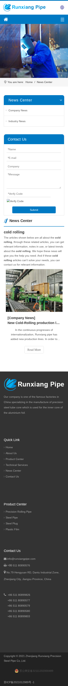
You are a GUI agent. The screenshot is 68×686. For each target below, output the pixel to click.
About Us (11, 453)
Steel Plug (12, 523)
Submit (34, 209)
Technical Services (17, 464)
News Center (13, 470)
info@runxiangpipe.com (21, 558)
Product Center (15, 459)
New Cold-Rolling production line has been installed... (34, 323)
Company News (17, 110)
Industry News (17, 121)
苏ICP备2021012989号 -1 (19, 682)
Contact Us (12, 476)
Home (9, 447)
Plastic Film (12, 529)
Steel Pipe (12, 517)
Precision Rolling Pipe (19, 511)
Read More (34, 349)
